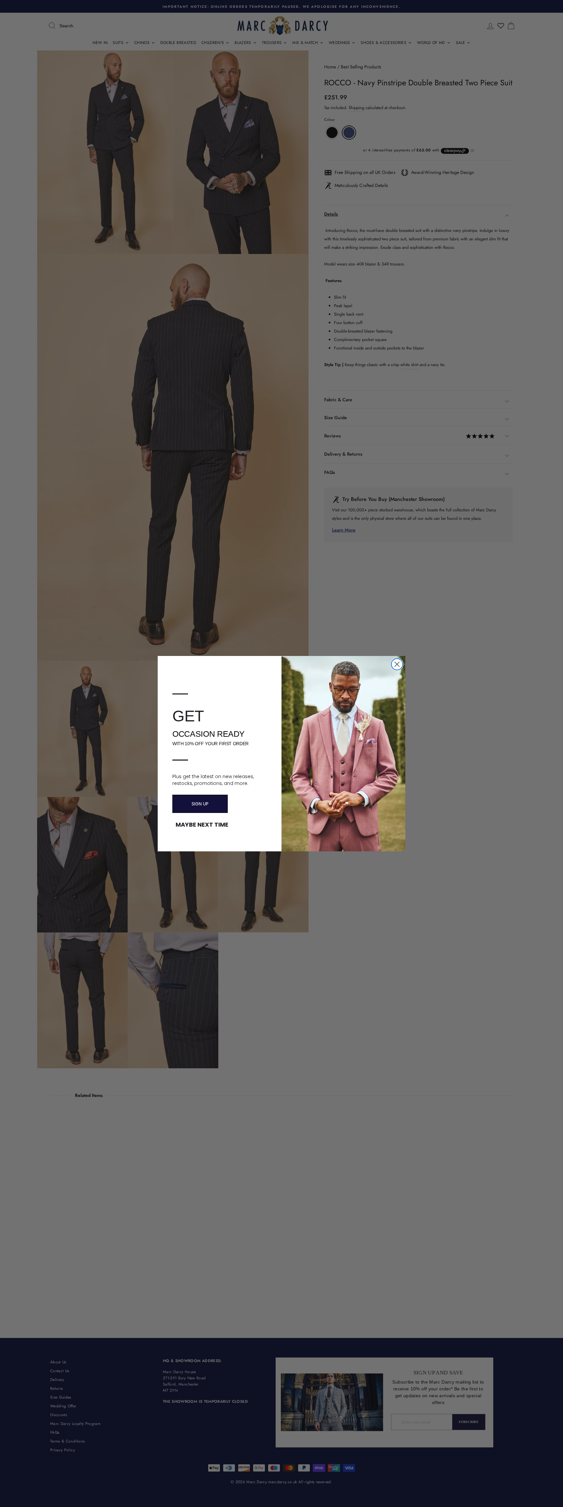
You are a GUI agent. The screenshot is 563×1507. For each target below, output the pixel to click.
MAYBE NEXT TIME (202, 825)
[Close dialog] (397, 664)
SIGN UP (200, 804)
